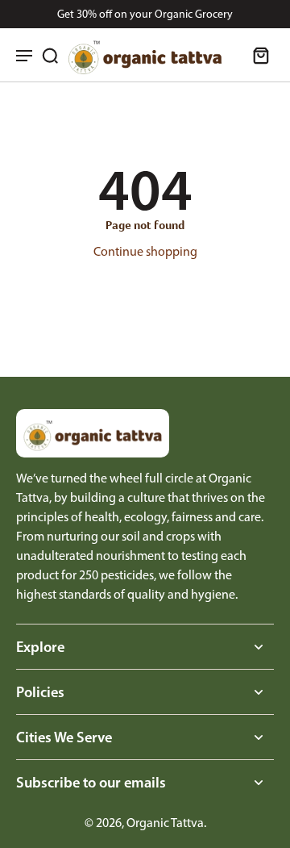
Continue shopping (145, 251)
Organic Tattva (165, 822)
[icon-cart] (256, 55)
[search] (50, 55)
